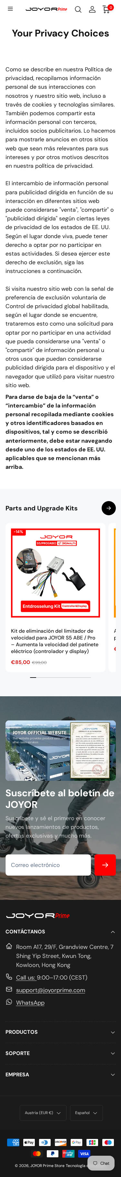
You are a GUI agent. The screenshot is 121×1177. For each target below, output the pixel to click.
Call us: (26, 977)
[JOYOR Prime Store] (37, 916)
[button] (11, 9)
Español (82, 1112)
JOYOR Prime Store (47, 1165)
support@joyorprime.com (50, 990)
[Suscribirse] (105, 865)
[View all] (109, 508)
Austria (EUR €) (39, 1112)
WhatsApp (30, 1003)
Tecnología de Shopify (86, 1165)
